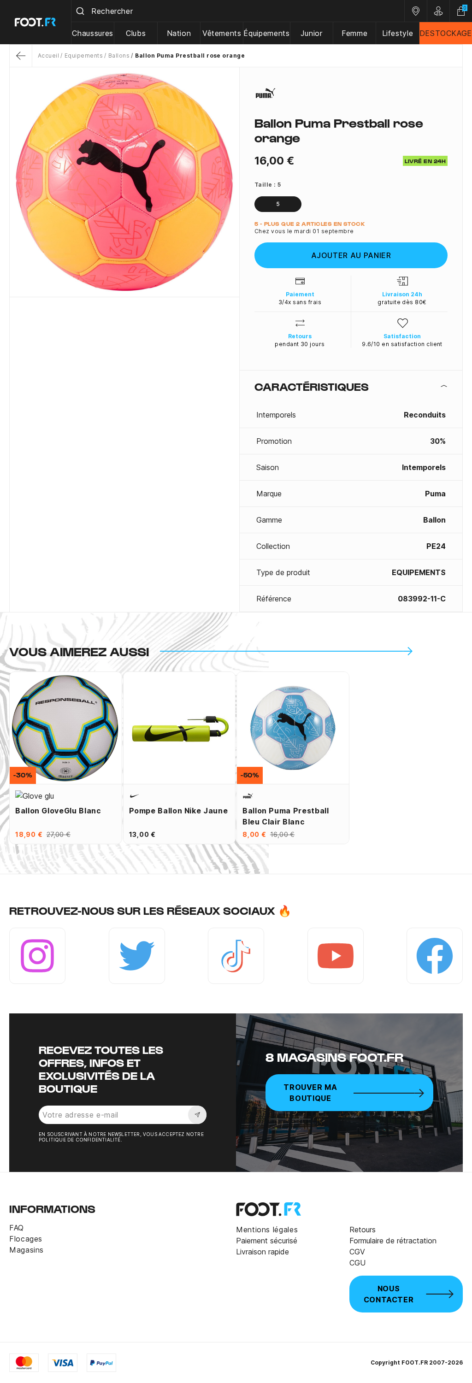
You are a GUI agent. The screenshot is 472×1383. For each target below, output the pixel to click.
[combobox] (237, 11)
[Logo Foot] (35, 22)
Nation (179, 33)
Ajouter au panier (351, 255)
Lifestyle (397, 33)
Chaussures (92, 33)
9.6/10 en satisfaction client (402, 344)
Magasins (26, 1249)
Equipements (84, 55)
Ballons (119, 55)
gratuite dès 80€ (402, 302)
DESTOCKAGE (445, 33)
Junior (312, 33)
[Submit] (81, 11)
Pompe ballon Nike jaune (178, 810)
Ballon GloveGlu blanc (58, 810)
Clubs (136, 33)
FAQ (16, 1227)
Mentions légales (267, 1229)
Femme (354, 33)
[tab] (351, 386)
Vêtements (222, 33)
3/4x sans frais (299, 302)
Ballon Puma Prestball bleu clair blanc (285, 816)
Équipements (266, 33)
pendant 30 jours (300, 344)
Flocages (25, 1238)
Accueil (48, 55)
